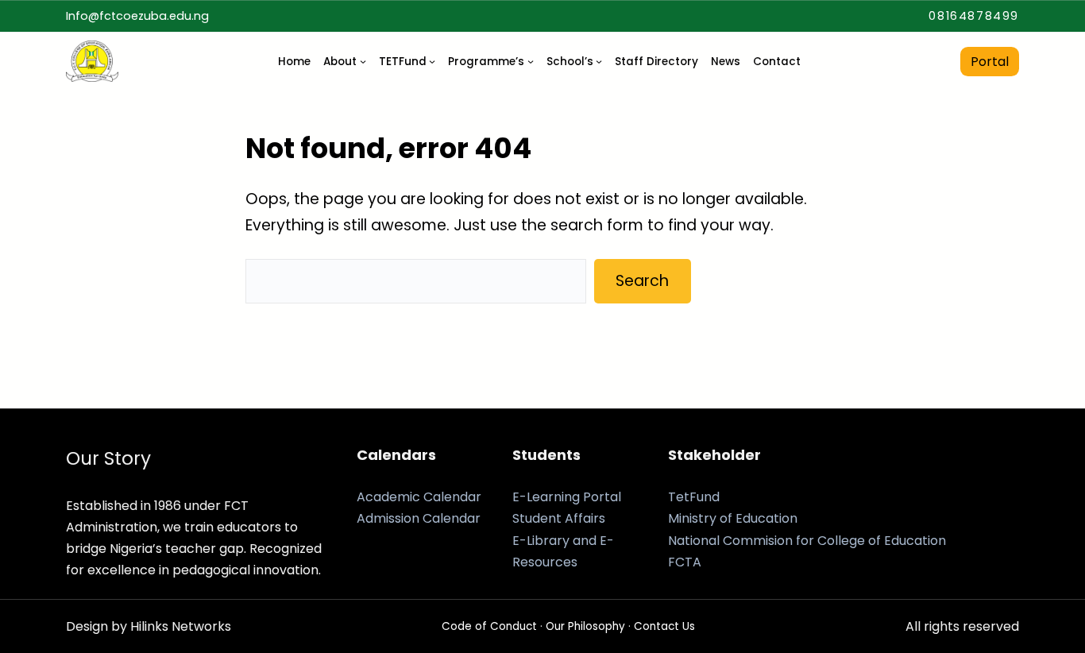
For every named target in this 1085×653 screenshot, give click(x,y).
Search (642, 281)
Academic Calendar (419, 497)
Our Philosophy (585, 626)
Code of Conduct (489, 626)
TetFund (694, 497)
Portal (990, 61)
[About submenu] (363, 61)
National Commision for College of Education (807, 540)
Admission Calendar (419, 518)
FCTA (684, 562)
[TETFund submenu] (432, 61)
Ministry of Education (732, 518)
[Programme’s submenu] (530, 61)
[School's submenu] (599, 61)
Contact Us (664, 626)
